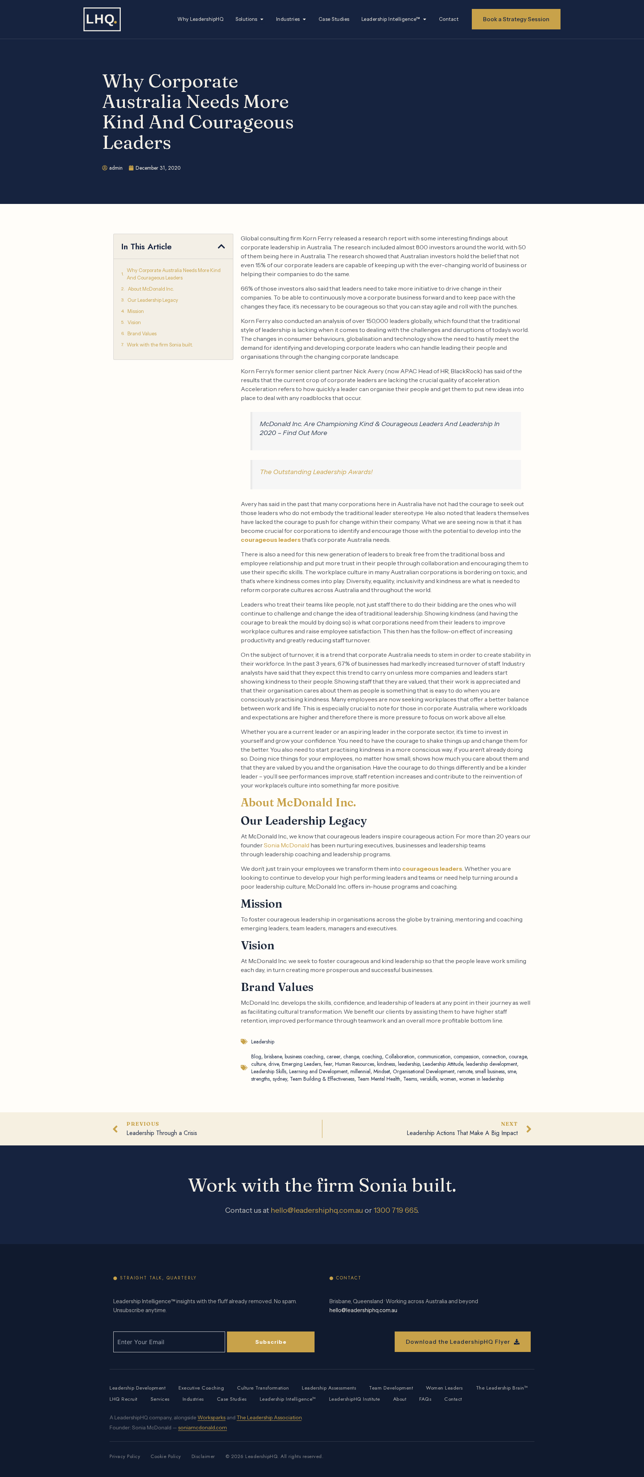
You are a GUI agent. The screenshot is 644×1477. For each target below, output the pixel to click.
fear (328, 1064)
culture (258, 1064)
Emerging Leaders (301, 1064)
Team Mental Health (378, 1079)
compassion (466, 1056)
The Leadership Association (269, 1417)
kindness (386, 1064)
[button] (221, 246)
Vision (134, 322)
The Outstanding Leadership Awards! (316, 472)
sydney (280, 1079)
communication (434, 1056)
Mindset (381, 1071)
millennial (360, 1071)
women (448, 1079)
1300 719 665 (395, 1210)
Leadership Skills (268, 1071)
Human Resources (354, 1064)
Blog (256, 1056)
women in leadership (481, 1079)
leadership (409, 1064)
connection (494, 1056)
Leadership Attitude (443, 1064)
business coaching (304, 1056)
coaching (372, 1056)
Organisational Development (423, 1071)
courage (518, 1056)
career (333, 1056)
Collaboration (399, 1056)
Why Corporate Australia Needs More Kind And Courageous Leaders (174, 274)
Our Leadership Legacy (152, 300)
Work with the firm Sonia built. (160, 345)
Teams (410, 1079)
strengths (260, 1079)
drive (273, 1064)
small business (490, 1071)
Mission (135, 311)
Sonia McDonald (286, 845)
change (351, 1056)
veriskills (428, 1079)
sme (512, 1071)
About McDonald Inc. (151, 289)
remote (464, 1071)
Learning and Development (318, 1071)
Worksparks (211, 1417)
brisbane (273, 1056)
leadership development (491, 1064)
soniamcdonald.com (202, 1427)
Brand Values (142, 333)
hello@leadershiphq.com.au (317, 1210)
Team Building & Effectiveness (322, 1079)
